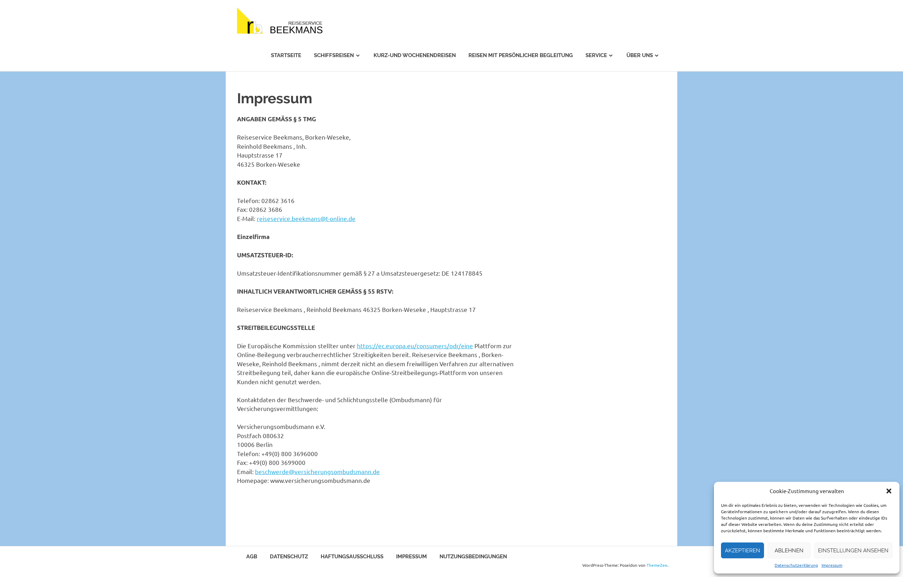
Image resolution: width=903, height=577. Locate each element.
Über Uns (639, 55)
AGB (251, 556)
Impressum (832, 565)
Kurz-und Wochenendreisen (415, 55)
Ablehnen (789, 550)
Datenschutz (289, 556)
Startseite (286, 55)
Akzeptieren (742, 550)
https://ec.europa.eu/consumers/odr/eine (415, 345)
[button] (888, 491)
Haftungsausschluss (352, 556)
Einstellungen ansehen (853, 550)
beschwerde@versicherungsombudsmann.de (317, 471)
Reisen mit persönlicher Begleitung (520, 55)
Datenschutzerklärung (796, 565)
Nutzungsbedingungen (473, 556)
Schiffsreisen (334, 55)
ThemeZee (657, 565)
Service (596, 55)
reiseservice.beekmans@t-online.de (306, 218)
